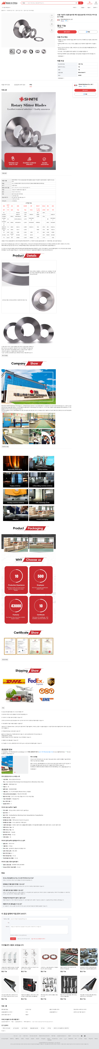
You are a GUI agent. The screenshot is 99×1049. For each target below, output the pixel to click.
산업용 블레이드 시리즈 (6, 1012)
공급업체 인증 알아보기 (61, 1035)
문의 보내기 (67, 32)
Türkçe (85, 1038)
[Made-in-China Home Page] (9, 2)
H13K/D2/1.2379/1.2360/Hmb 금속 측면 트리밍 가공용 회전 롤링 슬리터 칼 (88, 969)
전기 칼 (42, 1028)
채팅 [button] (89, 32)
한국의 (61, 1038)
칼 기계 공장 (24, 1028)
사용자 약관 (25, 1035)
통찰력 (69, 1035)
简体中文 (12, 1038)
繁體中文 (17, 1038)
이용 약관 (78, 1044)
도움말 (82, 7)
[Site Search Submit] (80, 2)
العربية (65, 1038)
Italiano (48, 1038)
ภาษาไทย (80, 1038)
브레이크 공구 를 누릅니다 (79, 1012)
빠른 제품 (53, 1035)
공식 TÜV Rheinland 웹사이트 (46, 752)
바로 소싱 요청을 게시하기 (38, 938)
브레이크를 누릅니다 (6, 1014)
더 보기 (3, 1030)
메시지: (7, 926)
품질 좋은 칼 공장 (34, 1028)
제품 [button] (23, 3)
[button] (76, 2)
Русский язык (55, 1038)
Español (32, 1038)
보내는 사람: (6, 919)
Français (27, 1038)
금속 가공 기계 (19, 10)
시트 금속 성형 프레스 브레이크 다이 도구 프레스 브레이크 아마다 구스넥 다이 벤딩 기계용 (10, 996)
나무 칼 (49, 1028)
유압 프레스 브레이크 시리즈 (80, 1009)
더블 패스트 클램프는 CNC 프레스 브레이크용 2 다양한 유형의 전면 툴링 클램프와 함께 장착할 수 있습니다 (29, 996)
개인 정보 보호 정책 (33, 1035)
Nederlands (70, 1038)
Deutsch (37, 1038)
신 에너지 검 (28, 1009)
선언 (20, 1035)
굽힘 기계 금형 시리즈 (54, 1009)
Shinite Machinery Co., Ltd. (67, 19)
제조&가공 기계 (10, 10)
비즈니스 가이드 (76, 1035)
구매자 (74, 7)
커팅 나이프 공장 (6, 1028)
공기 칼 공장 (16, 1028)
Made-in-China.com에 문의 (44, 1035)
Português (43, 1038)
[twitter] (84, 1035)
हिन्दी (76, 1038)
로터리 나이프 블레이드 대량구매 (61, 1028)
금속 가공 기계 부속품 (29, 10)
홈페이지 (3, 10)
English (6, 1038)
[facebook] (81, 1035)
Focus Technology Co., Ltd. (51, 1042)
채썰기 (27, 1014)
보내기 (13, 938)
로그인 (96, 3)
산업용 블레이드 (53, 1012)
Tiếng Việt (91, 1038)
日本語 (22, 1038)
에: (8, 922)
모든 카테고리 (6, 7)
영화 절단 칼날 (4, 1009)
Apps (89, 7)
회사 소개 (15, 1035)
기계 (27, 1012)
